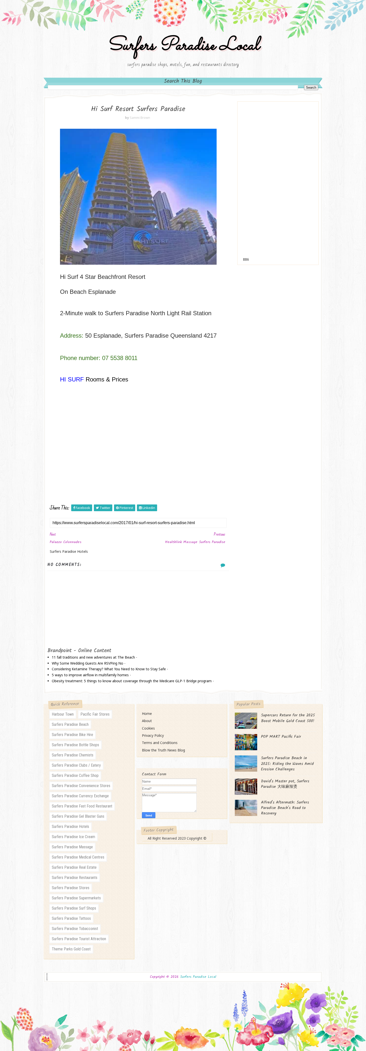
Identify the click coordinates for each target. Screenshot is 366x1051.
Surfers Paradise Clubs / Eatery (76, 765)
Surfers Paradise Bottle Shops (75, 744)
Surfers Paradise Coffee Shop (75, 775)
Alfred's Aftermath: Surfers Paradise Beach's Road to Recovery (285, 808)
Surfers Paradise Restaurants (74, 877)
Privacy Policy (153, 735)
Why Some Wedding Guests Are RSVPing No (87, 663)
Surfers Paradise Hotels (70, 826)
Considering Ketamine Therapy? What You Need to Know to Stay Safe (109, 669)
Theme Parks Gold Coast (71, 949)
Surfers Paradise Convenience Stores (81, 785)
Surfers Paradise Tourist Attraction (79, 938)
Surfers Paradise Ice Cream (73, 836)
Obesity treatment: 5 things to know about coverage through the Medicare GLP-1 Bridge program (132, 681)
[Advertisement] (278, 182)
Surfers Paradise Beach (70, 724)
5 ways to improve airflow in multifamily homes (90, 675)
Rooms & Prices (107, 379)
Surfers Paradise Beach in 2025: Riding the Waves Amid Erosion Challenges (287, 763)
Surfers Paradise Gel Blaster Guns (78, 816)
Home (147, 713)
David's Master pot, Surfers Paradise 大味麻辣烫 (285, 784)
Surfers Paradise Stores (70, 887)
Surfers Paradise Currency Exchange (80, 796)
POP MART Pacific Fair (281, 737)
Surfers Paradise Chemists (72, 755)
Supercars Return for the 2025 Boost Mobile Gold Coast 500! (288, 718)
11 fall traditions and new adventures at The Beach (93, 657)
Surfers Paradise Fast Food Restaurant (82, 806)
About (147, 720)
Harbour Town (63, 714)
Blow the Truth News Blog (163, 750)
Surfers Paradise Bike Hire (72, 734)
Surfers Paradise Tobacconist (75, 928)
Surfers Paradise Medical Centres (78, 857)
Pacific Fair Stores (95, 714)
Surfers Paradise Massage (72, 847)
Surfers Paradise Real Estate (74, 867)
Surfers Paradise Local (183, 46)
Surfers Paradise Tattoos (71, 918)
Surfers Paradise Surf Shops (74, 908)
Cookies (148, 728)
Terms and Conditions (160, 742)
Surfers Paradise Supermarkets (76, 898)
